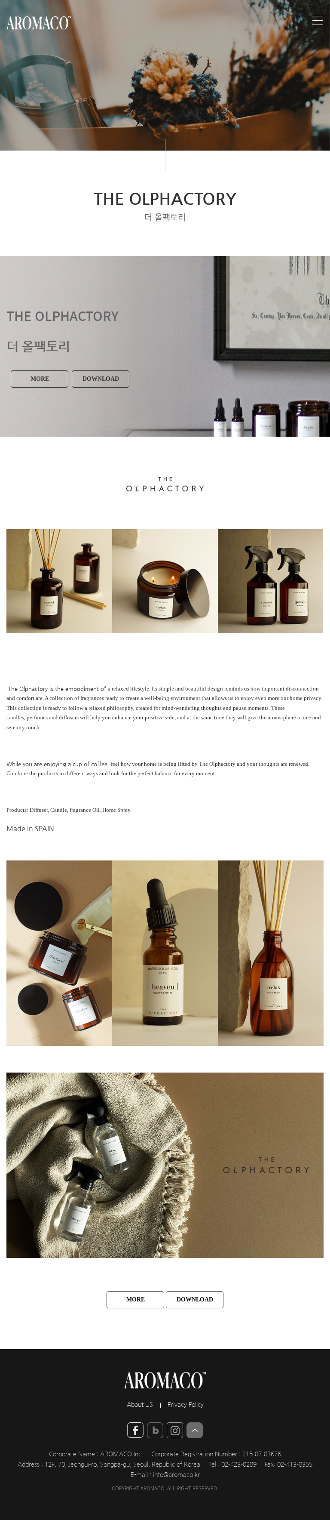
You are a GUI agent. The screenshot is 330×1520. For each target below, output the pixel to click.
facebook (135, 1430)
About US (140, 1405)
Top (194, 1430)
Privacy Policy (186, 1405)
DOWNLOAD (100, 379)
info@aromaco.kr (176, 1475)
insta (175, 1430)
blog (155, 1430)
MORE (40, 379)
